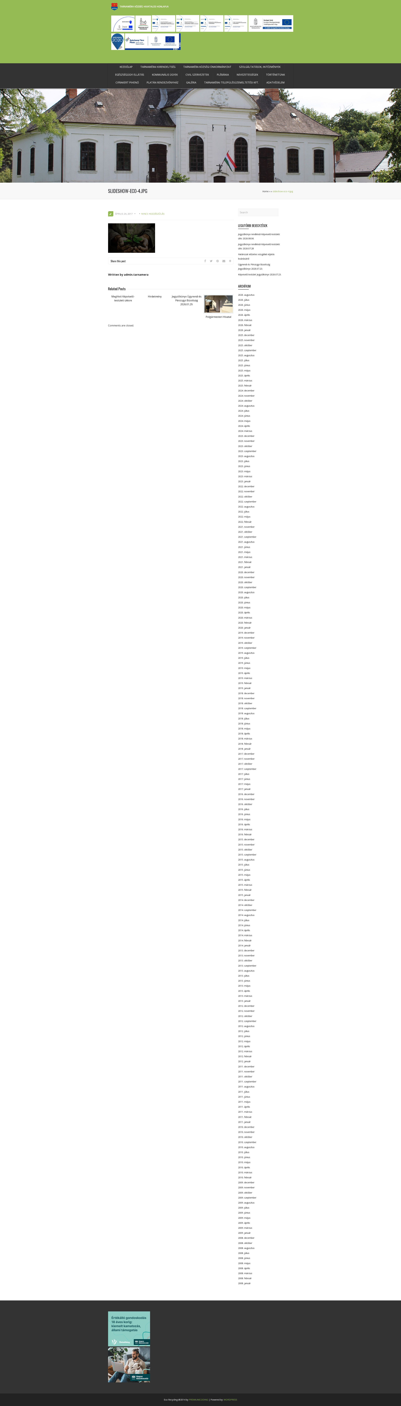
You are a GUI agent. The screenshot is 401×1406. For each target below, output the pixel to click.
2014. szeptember (247, 910)
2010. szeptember (247, 1142)
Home (265, 191)
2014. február (245, 940)
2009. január (244, 1232)
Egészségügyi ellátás (129, 74)
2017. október (245, 763)
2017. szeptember (247, 768)
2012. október (245, 1016)
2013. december (246, 950)
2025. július (243, 360)
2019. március (245, 678)
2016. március (245, 829)
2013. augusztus (246, 970)
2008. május (244, 1263)
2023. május (244, 471)
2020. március (245, 617)
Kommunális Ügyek (165, 74)
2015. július (243, 864)
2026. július (243, 299)
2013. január (244, 1000)
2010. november (246, 1132)
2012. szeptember (247, 1021)
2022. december (246, 486)
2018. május (244, 728)
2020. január (244, 627)
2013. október (245, 960)
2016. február (245, 834)
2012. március (245, 1051)
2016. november (246, 799)
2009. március (245, 1227)
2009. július (243, 1207)
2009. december (246, 1182)
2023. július (243, 461)
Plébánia (223, 74)
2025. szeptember (247, 350)
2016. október (245, 804)
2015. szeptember (247, 854)
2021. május (244, 552)
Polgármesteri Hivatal (218, 317)
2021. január (244, 567)
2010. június (244, 1157)
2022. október (245, 496)
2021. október (245, 531)
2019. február (245, 683)
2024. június (244, 415)
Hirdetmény (155, 296)
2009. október (245, 1192)
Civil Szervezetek (197, 74)
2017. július (243, 773)
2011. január (244, 1121)
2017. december (246, 753)
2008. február (245, 1278)
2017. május (244, 783)
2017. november (246, 758)
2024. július (243, 410)
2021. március (245, 557)
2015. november (246, 844)
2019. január (244, 688)
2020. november (246, 577)
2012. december (246, 1005)
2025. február (245, 385)
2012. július (243, 1031)
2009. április (244, 1222)
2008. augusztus (246, 1248)
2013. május (244, 985)
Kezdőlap (126, 67)
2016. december (246, 794)
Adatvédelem (275, 82)
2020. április (244, 612)
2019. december (246, 632)
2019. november (246, 637)
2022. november (246, 491)
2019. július (243, 657)
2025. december (246, 335)
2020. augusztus (246, 592)
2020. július (243, 597)
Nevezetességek (247, 74)
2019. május (244, 668)
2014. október (245, 905)
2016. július (243, 809)
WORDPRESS (230, 1399)
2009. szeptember (247, 1197)
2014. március (245, 935)
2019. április (244, 673)
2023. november (246, 440)
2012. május (244, 1041)
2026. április (244, 314)
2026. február (245, 325)
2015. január (244, 895)
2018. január (244, 748)
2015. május (244, 874)
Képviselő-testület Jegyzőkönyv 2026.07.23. (259, 274)
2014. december (246, 900)
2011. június (244, 1096)
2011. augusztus (246, 1086)
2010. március (245, 1172)
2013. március (245, 995)
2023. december (246, 435)
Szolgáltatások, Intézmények (260, 67)
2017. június (244, 778)
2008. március (245, 1273)
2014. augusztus (246, 915)
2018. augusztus (246, 713)
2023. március (245, 476)
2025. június (244, 365)
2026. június (244, 304)
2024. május (244, 420)
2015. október (245, 849)
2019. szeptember (247, 647)
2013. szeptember (247, 965)
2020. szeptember (247, 587)
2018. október (245, 703)
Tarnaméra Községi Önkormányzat (207, 67)
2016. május (244, 819)
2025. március (245, 380)
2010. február (245, 1177)
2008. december (246, 1237)
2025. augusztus (246, 355)
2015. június (244, 869)
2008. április (244, 1268)
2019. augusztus (246, 652)
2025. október (245, 345)
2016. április (244, 824)
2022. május (244, 516)
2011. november (246, 1071)
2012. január (244, 1061)
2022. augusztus (246, 506)
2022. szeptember (247, 501)
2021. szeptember (247, 536)
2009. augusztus (246, 1202)
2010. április (244, 1167)
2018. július (243, 718)
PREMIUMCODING (198, 1399)
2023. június (244, 466)
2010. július (243, 1152)
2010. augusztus (246, 1147)
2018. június (244, 723)
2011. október (245, 1076)
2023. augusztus (246, 456)
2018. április (244, 733)
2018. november (246, 698)
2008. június (244, 1258)
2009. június (244, 1212)
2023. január (244, 481)
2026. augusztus (246, 294)
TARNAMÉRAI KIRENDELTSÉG (157, 67)
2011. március (245, 1111)
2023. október (245, 446)
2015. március (245, 884)
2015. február (245, 889)
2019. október (245, 642)
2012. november (246, 1010)
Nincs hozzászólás (152, 213)
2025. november (246, 340)
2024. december (246, 390)
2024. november (246, 395)
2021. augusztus (246, 541)
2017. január (244, 788)
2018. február (245, 743)
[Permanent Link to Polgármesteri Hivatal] (218, 312)
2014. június (244, 925)
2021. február (245, 562)
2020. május (244, 607)
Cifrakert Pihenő (127, 82)
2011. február (245, 1116)
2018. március (245, 738)
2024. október (245, 400)
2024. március (245, 430)
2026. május (244, 309)
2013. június (244, 980)
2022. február (245, 521)
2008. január (244, 1283)
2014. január (244, 945)
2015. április (244, 879)
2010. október (245, 1137)
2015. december (246, 839)
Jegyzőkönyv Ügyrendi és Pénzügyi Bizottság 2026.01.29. (186, 300)
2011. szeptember (247, 1081)
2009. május (244, 1217)
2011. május (244, 1101)
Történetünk (275, 74)
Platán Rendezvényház (162, 82)
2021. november (246, 526)
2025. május (244, 370)
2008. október (245, 1243)
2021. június (244, 547)
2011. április (244, 1106)
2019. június (244, 662)
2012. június (244, 1036)
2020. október (245, 582)
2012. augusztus (246, 1026)
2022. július (243, 511)
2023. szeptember (247, 451)
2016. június (244, 814)
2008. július (243, 1253)
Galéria (191, 82)
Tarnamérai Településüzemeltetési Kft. (231, 82)
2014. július (243, 920)
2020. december (246, 572)
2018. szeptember (247, 708)
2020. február (245, 622)
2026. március (245, 320)
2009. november (246, 1187)
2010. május (244, 1162)
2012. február (245, 1056)
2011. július (243, 1091)
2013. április (244, 990)
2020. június (244, 602)
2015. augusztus (246, 859)
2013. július (243, 975)
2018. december (246, 693)
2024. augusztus (246, 405)
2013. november (246, 955)
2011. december (246, 1066)
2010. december (246, 1126)
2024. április (244, 425)
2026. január (244, 330)
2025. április (244, 375)
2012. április (244, 1046)
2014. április (244, 930)
